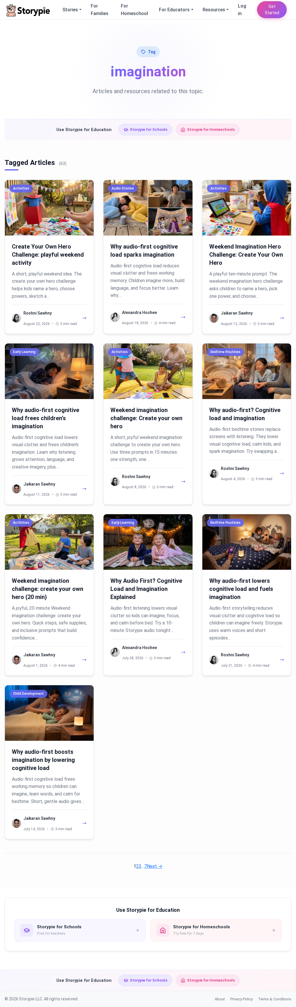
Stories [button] (70, 9)
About (220, 999)
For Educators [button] (174, 9)
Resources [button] (214, 9)
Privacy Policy (241, 999)
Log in (242, 9)
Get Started (272, 9)
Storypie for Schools (148, 129)
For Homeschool (134, 9)
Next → (154, 866)
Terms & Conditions (274, 999)
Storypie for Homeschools (211, 129)
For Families (99, 9)
